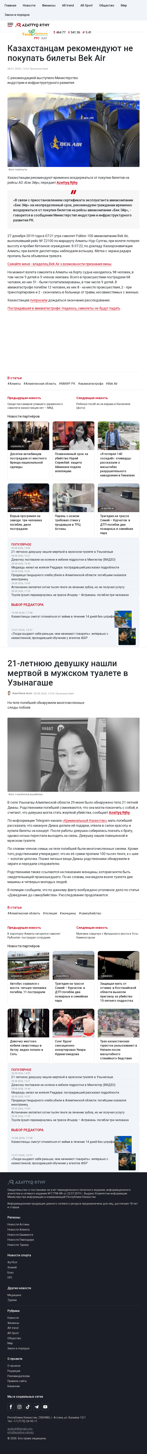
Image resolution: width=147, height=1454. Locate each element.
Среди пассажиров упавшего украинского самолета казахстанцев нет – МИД (35, 406)
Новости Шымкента (20, 1234)
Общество (106, 5)
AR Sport (86, 5)
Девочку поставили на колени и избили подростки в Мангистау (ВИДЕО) (63, 559)
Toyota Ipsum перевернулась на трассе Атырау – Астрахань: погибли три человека (70, 595)
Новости (29, 5)
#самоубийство (90, 913)
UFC (9, 1277)
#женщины (68, 913)
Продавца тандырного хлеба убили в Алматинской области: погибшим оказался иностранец (68, 577)
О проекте (13, 1365)
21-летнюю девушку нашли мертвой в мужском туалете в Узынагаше (62, 552)
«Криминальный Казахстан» (84, 820)
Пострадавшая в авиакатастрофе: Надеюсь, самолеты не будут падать (63, 308)
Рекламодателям (18, 1376)
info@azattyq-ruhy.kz (20, 1432)
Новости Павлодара (20, 1239)
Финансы (49, 5)
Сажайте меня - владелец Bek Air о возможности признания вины (59, 264)
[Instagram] (19, 1407)
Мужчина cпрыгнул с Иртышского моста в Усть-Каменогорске (107, 935)
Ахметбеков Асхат (22, 693)
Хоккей (12, 1267)
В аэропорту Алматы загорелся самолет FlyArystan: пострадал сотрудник (33, 935)
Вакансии (13, 1386)
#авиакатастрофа (90, 383)
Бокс (10, 1272)
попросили (38, 300)
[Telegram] (37, 1407)
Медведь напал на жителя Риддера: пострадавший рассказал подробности (65, 567)
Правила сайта (17, 1381)
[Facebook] (11, 1407)
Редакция (13, 1371)
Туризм (12, 1300)
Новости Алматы (18, 1229)
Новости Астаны (18, 1224)
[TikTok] (28, 1407)
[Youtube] (45, 1407)
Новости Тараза (18, 1245)
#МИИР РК (67, 383)
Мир (124, 5)
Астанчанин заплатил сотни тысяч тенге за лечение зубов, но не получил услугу (68, 587)
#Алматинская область (40, 383)
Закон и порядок (17, 15)
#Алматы (14, 383)
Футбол (12, 1262)
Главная (10, 5)
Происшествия (39, 68)
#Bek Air (112, 383)
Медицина (14, 1295)
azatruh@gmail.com (20, 1429)
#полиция (50, 913)
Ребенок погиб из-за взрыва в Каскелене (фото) (103, 406)
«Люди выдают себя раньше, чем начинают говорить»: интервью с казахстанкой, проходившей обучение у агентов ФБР (59, 636)
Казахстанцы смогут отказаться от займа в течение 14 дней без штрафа (62, 616)
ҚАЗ (44, 38)
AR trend (68, 5)
